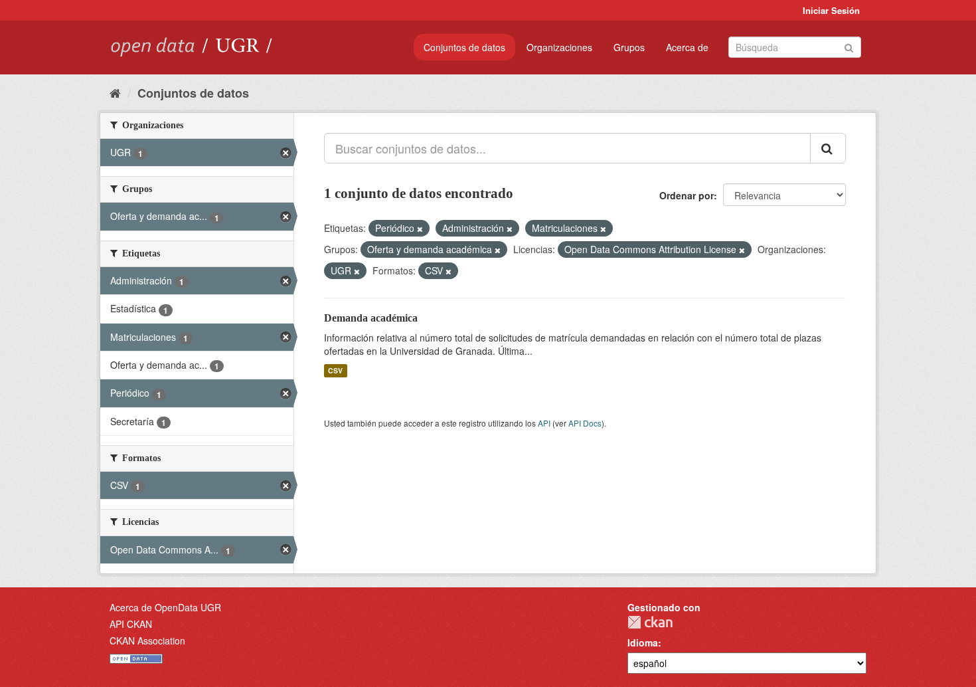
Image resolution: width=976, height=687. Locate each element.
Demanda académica (371, 318)
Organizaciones (559, 47)
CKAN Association (147, 640)
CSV (335, 370)
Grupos (629, 47)
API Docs (585, 423)
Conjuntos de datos (464, 47)
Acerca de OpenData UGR (165, 607)
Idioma (642, 642)
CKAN (650, 622)
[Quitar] (420, 228)
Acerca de (687, 47)
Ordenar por (686, 195)
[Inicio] (115, 92)
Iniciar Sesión (831, 10)
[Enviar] (848, 46)
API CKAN (131, 624)
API (544, 423)
